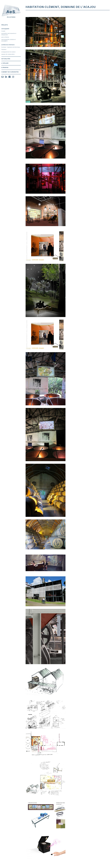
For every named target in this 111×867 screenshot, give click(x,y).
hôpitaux (3, 49)
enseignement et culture (8, 52)
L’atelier (4, 63)
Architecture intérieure (8, 44)
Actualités (5, 59)
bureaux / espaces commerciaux (10, 47)
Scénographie (5, 28)
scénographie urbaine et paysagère (8, 40)
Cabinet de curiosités (10, 72)
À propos (4, 67)
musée (3, 31)
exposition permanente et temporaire (8, 34)
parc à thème (5, 37)
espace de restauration (8, 54)
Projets (4, 25)
